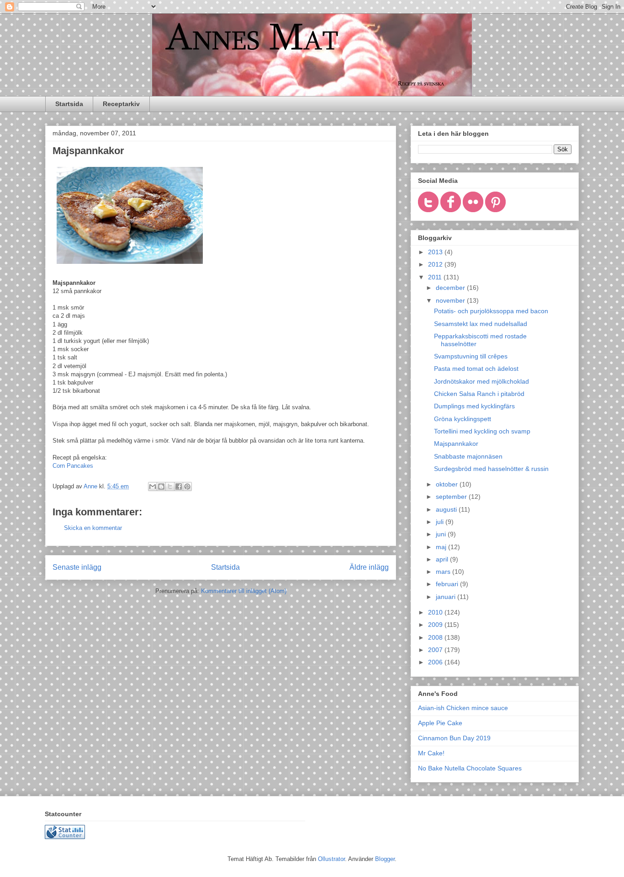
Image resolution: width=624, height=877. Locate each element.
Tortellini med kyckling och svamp (482, 431)
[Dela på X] (170, 486)
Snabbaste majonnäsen (468, 456)
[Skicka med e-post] (152, 486)
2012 (436, 264)
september (452, 496)
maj (442, 547)
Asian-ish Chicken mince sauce (463, 707)
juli (440, 521)
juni (442, 534)
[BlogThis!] (161, 486)
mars (444, 571)
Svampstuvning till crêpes (471, 356)
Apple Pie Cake (440, 723)
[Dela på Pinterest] (187, 486)
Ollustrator (331, 859)
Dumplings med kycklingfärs (474, 406)
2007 (436, 649)
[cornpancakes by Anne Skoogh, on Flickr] (130, 265)
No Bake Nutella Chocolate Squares (470, 768)
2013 (436, 252)
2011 (436, 277)
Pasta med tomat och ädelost (476, 368)
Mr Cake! (431, 753)
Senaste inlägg (77, 567)
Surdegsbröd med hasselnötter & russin (491, 468)
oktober (448, 484)
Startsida (69, 103)
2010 (436, 612)
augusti (447, 509)
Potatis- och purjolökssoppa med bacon (491, 311)
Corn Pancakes (73, 465)
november (451, 300)
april (443, 559)
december (451, 287)
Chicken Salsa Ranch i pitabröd (479, 393)
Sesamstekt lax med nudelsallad (480, 323)
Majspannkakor (456, 443)
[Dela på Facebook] (178, 486)
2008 (436, 637)
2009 (436, 624)
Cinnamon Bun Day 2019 (454, 738)
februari (448, 584)
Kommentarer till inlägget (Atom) (243, 591)
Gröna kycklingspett (462, 418)
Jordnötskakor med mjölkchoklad (481, 381)
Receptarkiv (121, 103)
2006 (436, 662)
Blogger (385, 859)
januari (446, 596)
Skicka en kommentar (93, 527)
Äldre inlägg (369, 567)
